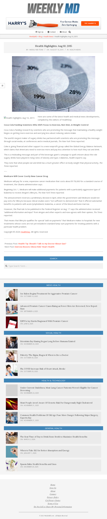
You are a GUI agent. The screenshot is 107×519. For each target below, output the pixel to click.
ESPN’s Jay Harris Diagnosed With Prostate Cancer (44, 321)
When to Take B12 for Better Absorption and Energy (44, 450)
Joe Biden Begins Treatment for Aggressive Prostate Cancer (48, 293)
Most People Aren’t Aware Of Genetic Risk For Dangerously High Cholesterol (56, 403)
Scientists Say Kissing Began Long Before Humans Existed (47, 341)
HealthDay (25, 231)
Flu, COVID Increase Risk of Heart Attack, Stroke (42, 369)
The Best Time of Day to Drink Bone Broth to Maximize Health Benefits (53, 437)
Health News (75, 49)
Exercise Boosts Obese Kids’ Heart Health (34, 246)
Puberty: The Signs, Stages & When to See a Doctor (44, 355)
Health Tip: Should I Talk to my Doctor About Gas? (42, 243)
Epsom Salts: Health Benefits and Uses (38, 464)
